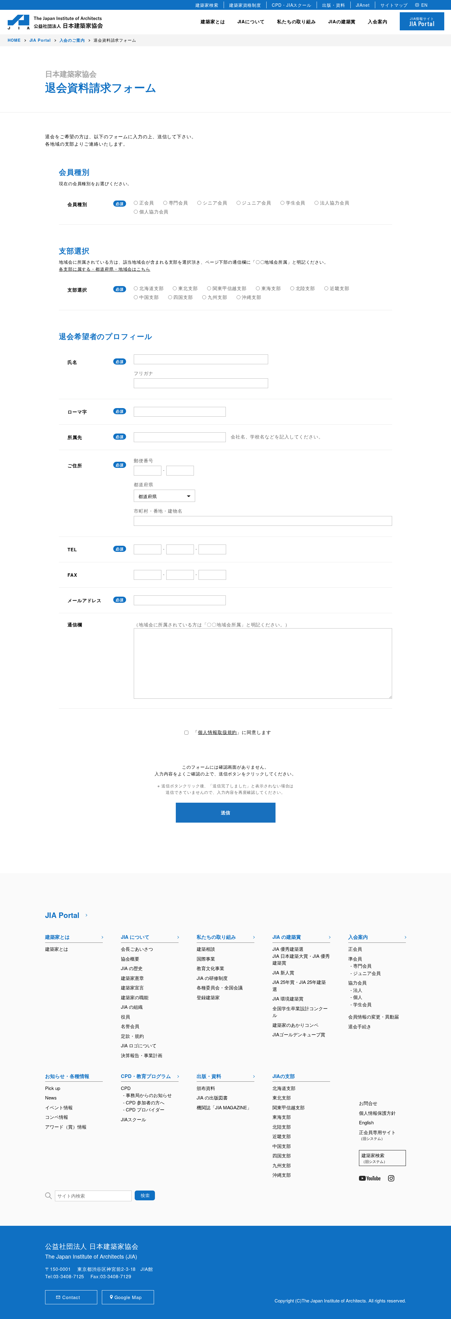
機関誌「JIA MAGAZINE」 (224, 1107)
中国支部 (281, 1146)
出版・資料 (333, 5)
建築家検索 (206, 5)
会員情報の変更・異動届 (373, 1016)
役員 (125, 1016)
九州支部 (281, 1165)
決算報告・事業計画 (141, 1055)
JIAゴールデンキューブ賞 (298, 1034)
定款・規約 (132, 1036)
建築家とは (213, 21)
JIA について (135, 936)
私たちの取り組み (216, 936)
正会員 (355, 949)
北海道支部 (283, 1088)
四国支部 (281, 1155)
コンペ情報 (56, 1117)
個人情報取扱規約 (217, 732)
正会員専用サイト (377, 1135)
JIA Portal (62, 915)
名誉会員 (130, 1026)
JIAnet (363, 5)
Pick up (52, 1088)
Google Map (128, 1297)
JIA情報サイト (422, 22)
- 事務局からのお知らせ (147, 1095)
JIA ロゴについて (138, 1045)
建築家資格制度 (245, 5)
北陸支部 (281, 1126)
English (366, 1122)
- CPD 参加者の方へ (143, 1102)
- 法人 (356, 990)
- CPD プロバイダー (143, 1109)
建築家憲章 (132, 978)
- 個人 (356, 997)
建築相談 (206, 949)
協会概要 (130, 958)
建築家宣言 (132, 987)
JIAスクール (133, 1119)
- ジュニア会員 (365, 973)
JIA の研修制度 (212, 978)
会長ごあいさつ (137, 949)
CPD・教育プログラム (146, 1076)
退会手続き (359, 1026)
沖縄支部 (281, 1175)
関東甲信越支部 (288, 1107)
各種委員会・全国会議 (220, 987)
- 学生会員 (361, 1004)
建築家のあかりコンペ (295, 1025)
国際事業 (206, 958)
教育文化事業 (210, 968)
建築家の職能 (134, 997)
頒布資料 (206, 1088)
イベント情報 (59, 1107)
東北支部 (281, 1097)
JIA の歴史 (132, 968)
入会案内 (358, 936)
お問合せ (368, 1103)
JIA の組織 (132, 1007)
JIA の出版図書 (212, 1097)
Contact (71, 1297)
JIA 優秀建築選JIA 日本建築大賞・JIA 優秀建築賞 (301, 956)
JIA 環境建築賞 (287, 998)
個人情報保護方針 (377, 1113)
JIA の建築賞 (286, 936)
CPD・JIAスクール (291, 5)
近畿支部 (281, 1136)
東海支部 (281, 1117)
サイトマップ (394, 5)
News (51, 1097)
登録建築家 (208, 997)
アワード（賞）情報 (66, 1126)
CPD (126, 1088)
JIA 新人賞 (283, 972)
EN (424, 5)
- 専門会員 (361, 965)
